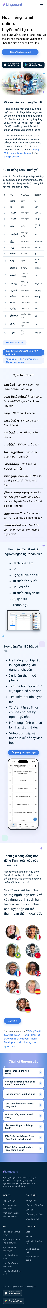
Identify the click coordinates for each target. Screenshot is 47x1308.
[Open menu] (41, 4)
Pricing (29, 1236)
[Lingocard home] (12, 4)
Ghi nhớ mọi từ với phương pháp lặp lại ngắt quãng (22, 360)
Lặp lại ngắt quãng (34, 1205)
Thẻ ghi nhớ (31, 1200)
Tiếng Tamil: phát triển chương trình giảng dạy (20, 1042)
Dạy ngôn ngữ (9, 1200)
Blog (28, 1232)
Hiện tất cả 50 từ (14, 342)
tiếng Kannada (12, 156)
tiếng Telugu (24, 153)
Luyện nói (12, 1020)
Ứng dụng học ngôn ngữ (24, 752)
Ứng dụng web (33, 1219)
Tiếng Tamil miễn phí (20, 52)
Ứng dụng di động (34, 1214)
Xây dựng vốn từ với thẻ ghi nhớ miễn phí (22, 352)
